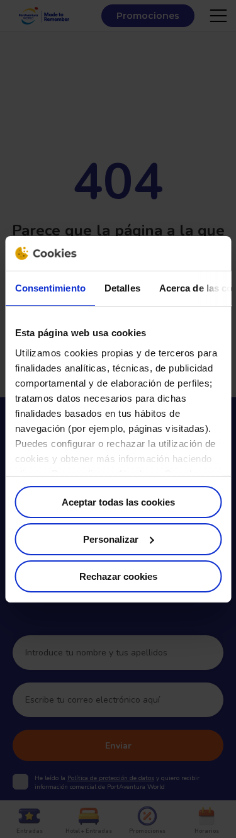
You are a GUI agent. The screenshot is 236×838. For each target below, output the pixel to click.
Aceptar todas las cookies (118, 502)
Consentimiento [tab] (49, 288)
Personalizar (110, 539)
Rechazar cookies (118, 575)
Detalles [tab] (122, 288)
